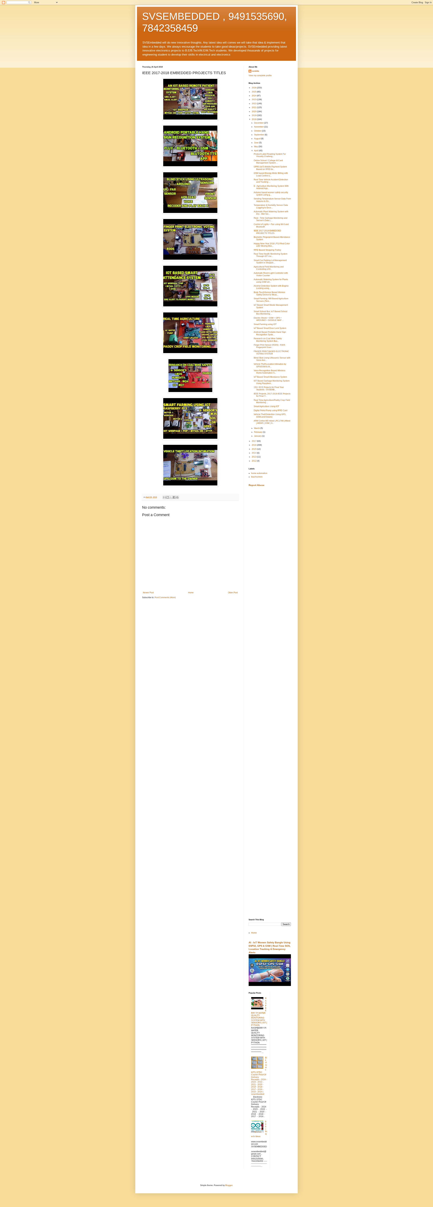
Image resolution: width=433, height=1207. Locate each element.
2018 (254, 119)
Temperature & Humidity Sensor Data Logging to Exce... (271, 206)
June (256, 143)
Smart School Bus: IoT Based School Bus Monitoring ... (270, 312)
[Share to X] (171, 497)
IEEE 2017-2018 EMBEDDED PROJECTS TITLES (267, 232)
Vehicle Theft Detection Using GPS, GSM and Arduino (270, 415)
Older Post (233, 592)
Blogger (228, 1185)
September (259, 135)
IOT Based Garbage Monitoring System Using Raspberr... (272, 382)
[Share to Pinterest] (177, 497)
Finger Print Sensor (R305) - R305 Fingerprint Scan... (269, 346)
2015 (254, 449)
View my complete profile (260, 75)
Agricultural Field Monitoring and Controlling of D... (269, 268)
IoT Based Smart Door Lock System (270, 328)
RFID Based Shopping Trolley (267, 250)
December (259, 123)
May (256, 146)
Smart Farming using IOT (265, 324)
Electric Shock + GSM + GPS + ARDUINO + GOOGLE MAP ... (268, 319)
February (258, 432)
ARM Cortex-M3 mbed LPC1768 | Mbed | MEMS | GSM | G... (272, 422)
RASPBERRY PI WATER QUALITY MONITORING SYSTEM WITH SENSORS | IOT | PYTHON (259, 1011)
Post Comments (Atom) (165, 597)
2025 (254, 92)
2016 (254, 445)
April (256, 150)
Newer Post (148, 592)
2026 (254, 87)
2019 (254, 115)
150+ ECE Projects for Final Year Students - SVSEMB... (269, 388)
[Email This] (164, 497)
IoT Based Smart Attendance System (270, 377)
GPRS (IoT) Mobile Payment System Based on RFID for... (270, 168)
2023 (254, 99)
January (258, 436)
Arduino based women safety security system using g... (271, 193)
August (257, 138)
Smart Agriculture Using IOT (266, 406)
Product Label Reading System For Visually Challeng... (270, 155)
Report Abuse (256, 485)
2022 (254, 103)
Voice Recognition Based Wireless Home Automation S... (269, 371)
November (259, 127)
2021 (254, 107)
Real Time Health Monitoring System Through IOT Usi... (270, 255)
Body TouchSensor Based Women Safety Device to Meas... (269, 293)
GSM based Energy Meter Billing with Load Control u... (271, 174)
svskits (255, 71)
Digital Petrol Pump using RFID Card (270, 410)
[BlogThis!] (167, 497)
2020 (254, 111)
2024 (254, 95)
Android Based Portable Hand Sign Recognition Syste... (270, 333)
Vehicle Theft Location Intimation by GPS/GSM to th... (270, 365)
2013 (254, 457)
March (257, 428)
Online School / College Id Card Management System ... (268, 161)
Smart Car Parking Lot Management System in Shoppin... (270, 261)
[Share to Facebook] (174, 497)
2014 (254, 453)
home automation (259, 473)
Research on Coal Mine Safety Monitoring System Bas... (268, 339)
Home (191, 592)
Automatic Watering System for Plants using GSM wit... (271, 280)
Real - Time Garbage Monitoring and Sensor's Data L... (270, 219)
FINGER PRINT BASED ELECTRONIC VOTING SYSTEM (271, 352)
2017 (254, 441)
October (258, 131)
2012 (254, 461)
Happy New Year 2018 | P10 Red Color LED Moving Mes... (272, 244)
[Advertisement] (270, 543)
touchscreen (257, 477)
